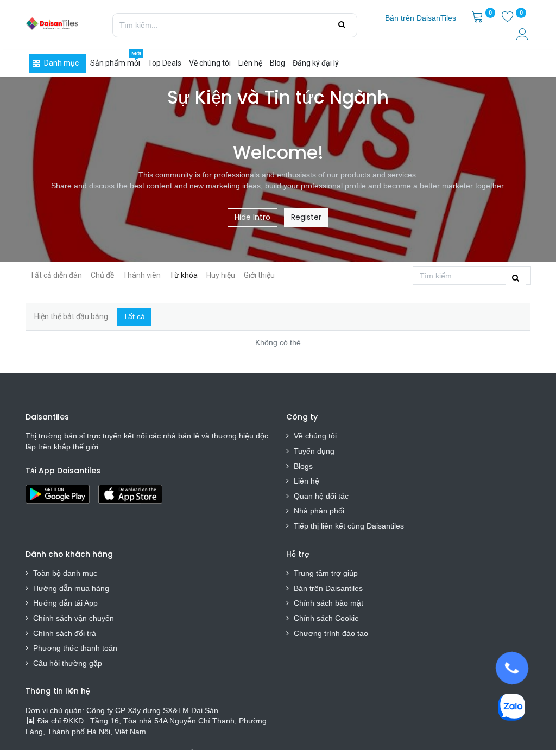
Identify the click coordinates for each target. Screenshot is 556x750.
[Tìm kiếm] (342, 25)
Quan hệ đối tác (321, 496)
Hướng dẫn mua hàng (71, 588)
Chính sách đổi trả (64, 633)
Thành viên (142, 275)
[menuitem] (420, 18)
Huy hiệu (220, 275)
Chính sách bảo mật (328, 603)
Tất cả (134, 316)
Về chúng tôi (315, 435)
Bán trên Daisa (319, 588)
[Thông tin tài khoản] (523, 35)
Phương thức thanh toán (75, 648)
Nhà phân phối (319, 510)
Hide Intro (252, 217)
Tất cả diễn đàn (56, 275)
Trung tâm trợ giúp (326, 573)
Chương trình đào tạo (332, 633)
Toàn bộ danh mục (65, 573)
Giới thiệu (259, 275)
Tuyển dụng (314, 451)
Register (306, 217)
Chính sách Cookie (326, 618)
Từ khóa (183, 275)
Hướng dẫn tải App (65, 603)
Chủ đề (102, 275)
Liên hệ (306, 480)
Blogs (303, 466)
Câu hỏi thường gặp (67, 663)
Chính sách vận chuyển (73, 618)
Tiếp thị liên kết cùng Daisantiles (349, 526)
